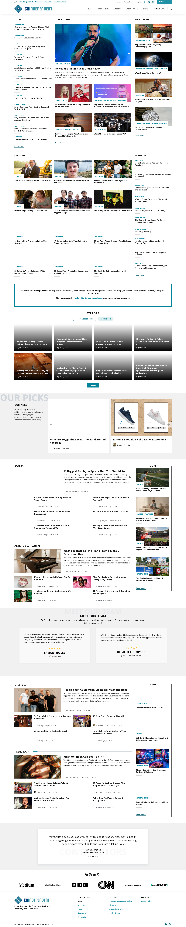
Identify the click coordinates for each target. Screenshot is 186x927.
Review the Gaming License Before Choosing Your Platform (32, 342)
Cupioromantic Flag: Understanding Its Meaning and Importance (151, 266)
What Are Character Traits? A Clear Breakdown (29, 58)
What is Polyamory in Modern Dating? (150, 211)
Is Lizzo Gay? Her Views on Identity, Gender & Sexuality (153, 175)
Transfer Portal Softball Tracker (150, 707)
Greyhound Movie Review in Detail (50, 731)
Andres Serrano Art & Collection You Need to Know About (51, 799)
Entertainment (132, 9)
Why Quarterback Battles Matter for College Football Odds (112, 371)
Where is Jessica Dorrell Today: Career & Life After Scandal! (72, 105)
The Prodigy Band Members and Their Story (113, 210)
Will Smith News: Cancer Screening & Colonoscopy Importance (152, 739)
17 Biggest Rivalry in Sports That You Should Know (96, 471)
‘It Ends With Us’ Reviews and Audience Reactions (53, 717)
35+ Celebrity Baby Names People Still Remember (110, 272)
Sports (140, 484)
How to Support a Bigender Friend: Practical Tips (149, 242)
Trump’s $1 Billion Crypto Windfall (28, 98)
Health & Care (159, 9)
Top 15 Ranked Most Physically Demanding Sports (148, 45)
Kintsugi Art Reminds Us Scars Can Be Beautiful (52, 578)
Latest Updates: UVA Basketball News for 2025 (152, 803)
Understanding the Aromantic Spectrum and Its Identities (152, 188)
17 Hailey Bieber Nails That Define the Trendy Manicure (70, 242)
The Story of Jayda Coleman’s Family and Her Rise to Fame (51, 784)
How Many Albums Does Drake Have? (77, 68)
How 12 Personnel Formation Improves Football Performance (30, 129)
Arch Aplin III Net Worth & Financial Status (32, 180)
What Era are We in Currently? (148, 73)
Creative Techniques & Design (120, 901)
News (89, 9)
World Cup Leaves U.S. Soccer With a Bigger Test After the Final (151, 548)
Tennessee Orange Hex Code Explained (30, 139)
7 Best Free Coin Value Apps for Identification (148, 129)
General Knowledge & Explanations (110, 100)
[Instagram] (153, 2)
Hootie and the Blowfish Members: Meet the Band (96, 690)
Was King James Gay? (143, 231)
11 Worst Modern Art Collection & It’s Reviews (52, 592)
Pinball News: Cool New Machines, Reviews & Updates (151, 771)
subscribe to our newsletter (89, 298)
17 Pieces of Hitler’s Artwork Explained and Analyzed (111, 592)
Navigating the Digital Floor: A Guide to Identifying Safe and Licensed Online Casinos (71, 370)
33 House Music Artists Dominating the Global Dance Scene (71, 272)
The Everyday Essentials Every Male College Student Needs (32, 88)
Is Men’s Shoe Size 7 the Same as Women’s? (77, 439)
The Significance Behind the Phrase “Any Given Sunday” (110, 526)
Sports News (61, 100)
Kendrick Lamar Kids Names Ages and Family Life (110, 181)
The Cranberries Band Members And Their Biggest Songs (72, 211)
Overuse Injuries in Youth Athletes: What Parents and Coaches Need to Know (31, 28)
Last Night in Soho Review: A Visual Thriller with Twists (110, 732)
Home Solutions (102, 9)
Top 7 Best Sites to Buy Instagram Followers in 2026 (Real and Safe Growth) (111, 105)
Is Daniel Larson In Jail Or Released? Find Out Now (71, 181)
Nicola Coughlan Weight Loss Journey (30, 210)
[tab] (84, 319)
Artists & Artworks (116, 909)
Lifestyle (117, 9)
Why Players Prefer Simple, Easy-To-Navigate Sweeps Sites (151, 519)
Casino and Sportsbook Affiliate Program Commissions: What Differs (71, 341)
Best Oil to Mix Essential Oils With (28, 38)
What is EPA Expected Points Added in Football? (111, 498)
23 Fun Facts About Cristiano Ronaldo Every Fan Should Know (112, 242)
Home (80, 901)
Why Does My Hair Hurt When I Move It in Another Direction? (31, 119)
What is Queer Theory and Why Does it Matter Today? (151, 200)
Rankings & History (144, 40)
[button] (51, 425)
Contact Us (82, 917)
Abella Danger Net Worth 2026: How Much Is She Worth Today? (32, 69)
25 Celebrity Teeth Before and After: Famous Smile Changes (30, 272)
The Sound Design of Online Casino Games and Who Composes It (152, 341)
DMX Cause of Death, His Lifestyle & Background (52, 512)
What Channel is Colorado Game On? (110, 134)
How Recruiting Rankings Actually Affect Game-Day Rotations (150, 490)
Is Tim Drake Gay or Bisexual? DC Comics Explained (151, 164)
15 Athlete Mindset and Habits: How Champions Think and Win (51, 526)
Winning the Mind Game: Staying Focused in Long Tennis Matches (32, 371)
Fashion (48, 2)
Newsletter (82, 913)
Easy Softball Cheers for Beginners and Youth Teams (53, 498)
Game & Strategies (145, 514)
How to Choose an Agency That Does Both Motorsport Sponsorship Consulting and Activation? (151, 369)
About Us (81, 905)
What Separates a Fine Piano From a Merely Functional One (91, 552)
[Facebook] (149, 2)
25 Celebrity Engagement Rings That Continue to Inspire (29, 47)
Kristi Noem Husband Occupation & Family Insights (153, 100)
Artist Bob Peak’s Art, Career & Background (108, 799)
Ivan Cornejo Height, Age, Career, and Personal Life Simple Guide (71, 135)
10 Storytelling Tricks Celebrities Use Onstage (30, 242)
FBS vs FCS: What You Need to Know (110, 511)
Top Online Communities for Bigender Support (151, 253)
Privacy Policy (146, 901)
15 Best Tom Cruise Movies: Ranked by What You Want (109, 342)
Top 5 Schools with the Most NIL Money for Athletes (150, 579)
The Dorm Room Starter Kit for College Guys (33, 79)
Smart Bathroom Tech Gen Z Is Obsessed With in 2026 (31, 108)
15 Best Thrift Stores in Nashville (109, 716)
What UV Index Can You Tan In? (84, 756)
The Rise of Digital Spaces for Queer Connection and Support (150, 221)
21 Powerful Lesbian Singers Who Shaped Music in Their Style (109, 784)
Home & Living (60, 2)
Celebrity (144, 9)
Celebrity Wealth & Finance (30, 2)
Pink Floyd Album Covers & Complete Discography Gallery (111, 578)
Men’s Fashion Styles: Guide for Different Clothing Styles (139, 441)
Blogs (80, 909)
